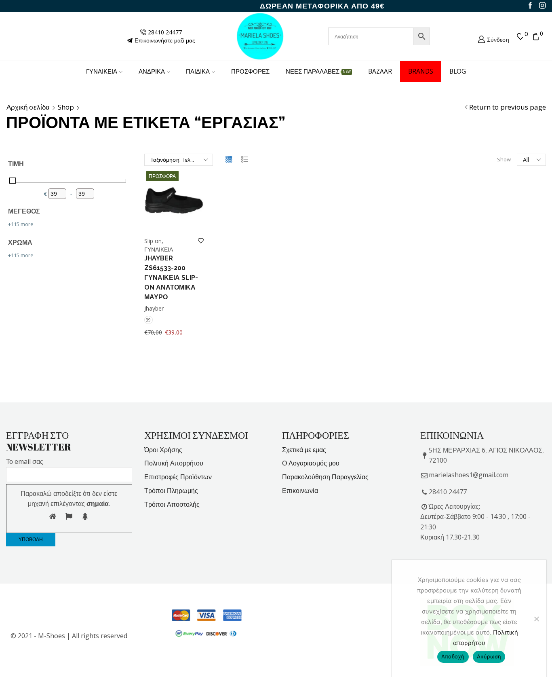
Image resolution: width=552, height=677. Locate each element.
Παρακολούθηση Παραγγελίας (325, 476)
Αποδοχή (453, 656)
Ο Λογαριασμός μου (310, 463)
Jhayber (154, 308)
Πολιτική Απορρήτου (173, 463)
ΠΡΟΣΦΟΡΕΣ (250, 71)
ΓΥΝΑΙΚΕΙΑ (101, 71)
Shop (66, 107)
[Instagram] (542, 6)
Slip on (153, 241)
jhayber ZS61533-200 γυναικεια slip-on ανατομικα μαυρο (171, 277)
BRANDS (420, 71)
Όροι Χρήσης (163, 449)
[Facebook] (530, 6)
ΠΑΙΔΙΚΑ (198, 71)
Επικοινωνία (300, 490)
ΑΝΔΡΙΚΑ (152, 71)
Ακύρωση (489, 656)
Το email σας (24, 461)
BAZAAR (380, 71)
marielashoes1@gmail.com (468, 474)
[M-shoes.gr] (260, 36)
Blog (457, 71)
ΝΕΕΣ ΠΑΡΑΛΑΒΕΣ (318, 71)
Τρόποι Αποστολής (172, 504)
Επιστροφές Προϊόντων (178, 476)
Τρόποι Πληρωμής (171, 490)
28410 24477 (448, 491)
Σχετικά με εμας (304, 449)
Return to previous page (507, 107)
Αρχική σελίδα (28, 107)
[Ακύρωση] (536, 619)
